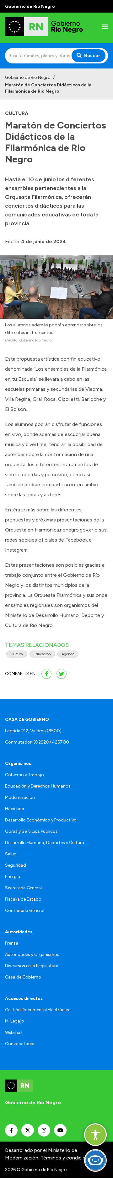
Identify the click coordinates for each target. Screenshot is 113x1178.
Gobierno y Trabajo (24, 774)
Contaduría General (24, 910)
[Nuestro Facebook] (11, 1130)
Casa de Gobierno (23, 977)
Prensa (11, 943)
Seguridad (15, 865)
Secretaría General (23, 888)
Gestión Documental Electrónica (38, 1009)
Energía (12, 876)
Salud (11, 854)
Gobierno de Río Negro (28, 77)
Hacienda (14, 808)
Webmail (13, 1032)
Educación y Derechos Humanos (38, 786)
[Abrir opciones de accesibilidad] (95, 1134)
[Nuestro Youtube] (60, 1130)
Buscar (92, 55)
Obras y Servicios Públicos (31, 831)
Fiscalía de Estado (23, 899)
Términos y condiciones (67, 1158)
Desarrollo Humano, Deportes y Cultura (44, 842)
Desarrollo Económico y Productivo (41, 820)
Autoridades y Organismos (32, 954)
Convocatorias (20, 1043)
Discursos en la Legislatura (31, 965)
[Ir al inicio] (45, 28)
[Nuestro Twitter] (27, 1130)
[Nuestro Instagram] (44, 1130)
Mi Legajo (14, 1021)
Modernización (20, 797)
